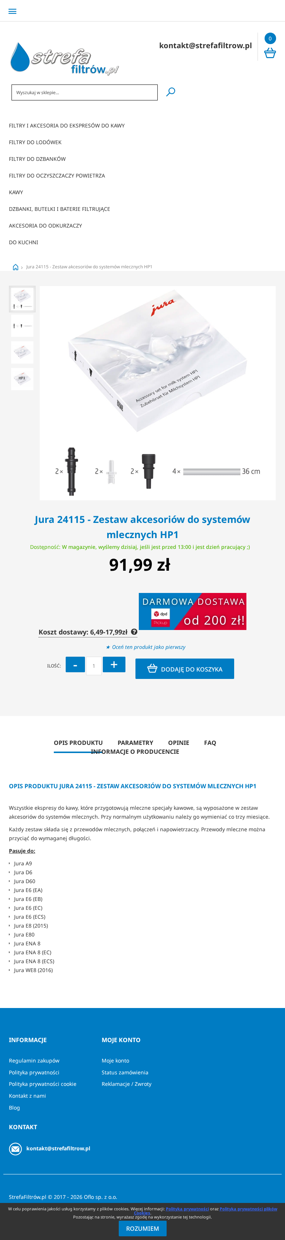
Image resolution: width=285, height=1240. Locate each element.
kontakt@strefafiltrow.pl (58, 1148)
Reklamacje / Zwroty (126, 1083)
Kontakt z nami (27, 1095)
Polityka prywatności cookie (42, 1083)
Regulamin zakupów (34, 1060)
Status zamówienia (125, 1072)
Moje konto (115, 1060)
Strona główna (15, 267)
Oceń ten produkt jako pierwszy (149, 646)
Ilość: (54, 666)
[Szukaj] (170, 91)
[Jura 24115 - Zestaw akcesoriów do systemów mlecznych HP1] (22, 299)
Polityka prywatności (34, 1072)
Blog (14, 1107)
